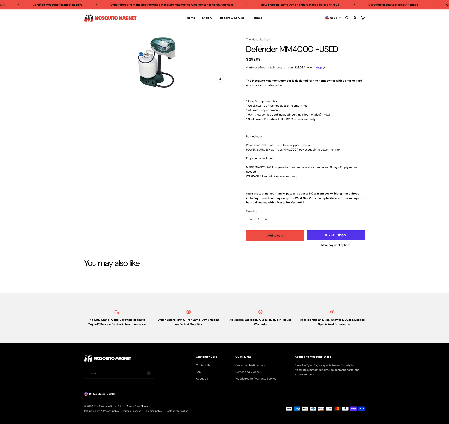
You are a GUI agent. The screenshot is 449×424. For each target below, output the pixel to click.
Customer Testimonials (250, 365)
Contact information (177, 410)
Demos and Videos (247, 372)
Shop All (207, 18)
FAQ (198, 372)
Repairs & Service (232, 18)
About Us (202, 378)
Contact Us (203, 365)
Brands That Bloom (137, 406)
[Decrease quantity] (251, 219)
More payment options (335, 245)
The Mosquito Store (258, 39)
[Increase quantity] (266, 219)
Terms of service (132, 410)
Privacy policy (111, 410)
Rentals (257, 18)
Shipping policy (153, 410)
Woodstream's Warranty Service (255, 378)
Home (191, 18)
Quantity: (252, 211)
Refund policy (92, 410)
